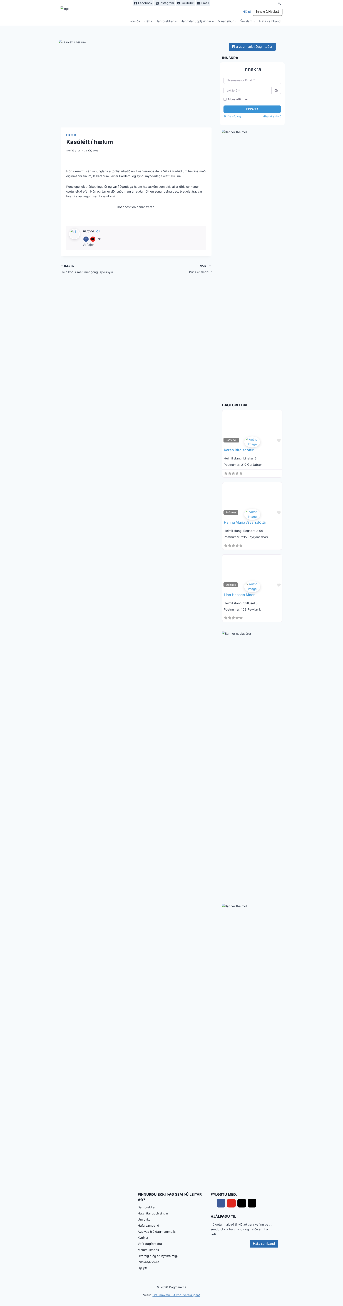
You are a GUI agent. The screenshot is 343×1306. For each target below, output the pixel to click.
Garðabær (231, 439)
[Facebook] (86, 239)
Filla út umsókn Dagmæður (252, 46)
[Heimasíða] (99, 239)
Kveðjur (143, 1237)
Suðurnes (230, 512)
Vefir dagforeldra (150, 1244)
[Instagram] (252, 1203)
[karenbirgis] (252, 441)
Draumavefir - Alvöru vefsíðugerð (176, 1295)
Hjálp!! (142, 1268)
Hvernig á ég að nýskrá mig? (158, 1256)
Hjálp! (247, 11)
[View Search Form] (279, 3)
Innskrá (252, 109)
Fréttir (148, 21)
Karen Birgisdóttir (239, 450)
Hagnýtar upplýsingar (153, 1213)
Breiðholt (230, 584)
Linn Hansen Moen (239, 595)
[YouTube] (92, 239)
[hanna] (252, 514)
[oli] (252, 586)
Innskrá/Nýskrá (267, 11)
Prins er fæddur (200, 269)
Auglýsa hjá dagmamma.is (157, 1231)
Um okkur (144, 1219)
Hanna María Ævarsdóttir (245, 522)
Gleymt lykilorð (272, 116)
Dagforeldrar (147, 1207)
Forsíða (135, 21)
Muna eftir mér (238, 99)
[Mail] (241, 1203)
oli (79, 150)
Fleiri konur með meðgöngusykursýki (87, 269)
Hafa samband (270, 21)
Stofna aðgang (232, 116)
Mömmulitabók (148, 1250)
